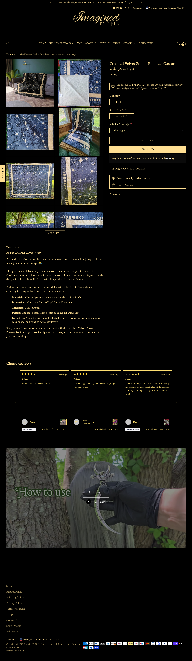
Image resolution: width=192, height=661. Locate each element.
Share (116, 195)
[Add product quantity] (120, 102)
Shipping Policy (15, 597)
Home (9, 54)
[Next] (141, 2)
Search (10, 586)
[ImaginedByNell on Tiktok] (125, 8)
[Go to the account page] (178, 43)
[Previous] (51, 2)
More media (55, 233)
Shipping (114, 168)
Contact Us (12, 620)
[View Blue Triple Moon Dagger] (63, 422)
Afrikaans (137, 8)
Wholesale (12, 631)
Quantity (114, 95)
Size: (117, 110)
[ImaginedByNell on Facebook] (114, 8)
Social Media (13, 625)
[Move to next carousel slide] (183, 565)
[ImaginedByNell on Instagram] (117, 8)
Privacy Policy (14, 603)
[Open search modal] (8, 43)
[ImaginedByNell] (96, 24)
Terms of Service (15, 608)
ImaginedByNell (31, 644)
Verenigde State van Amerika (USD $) (166, 8)
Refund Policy (14, 591)
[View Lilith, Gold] (166, 422)
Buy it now (147, 149)
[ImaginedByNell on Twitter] (128, 8)
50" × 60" (121, 116)
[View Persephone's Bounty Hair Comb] (115, 422)
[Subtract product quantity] (112, 102)
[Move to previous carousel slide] (176, 565)
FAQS (9, 614)
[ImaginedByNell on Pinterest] (121, 8)
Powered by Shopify (15, 650)
